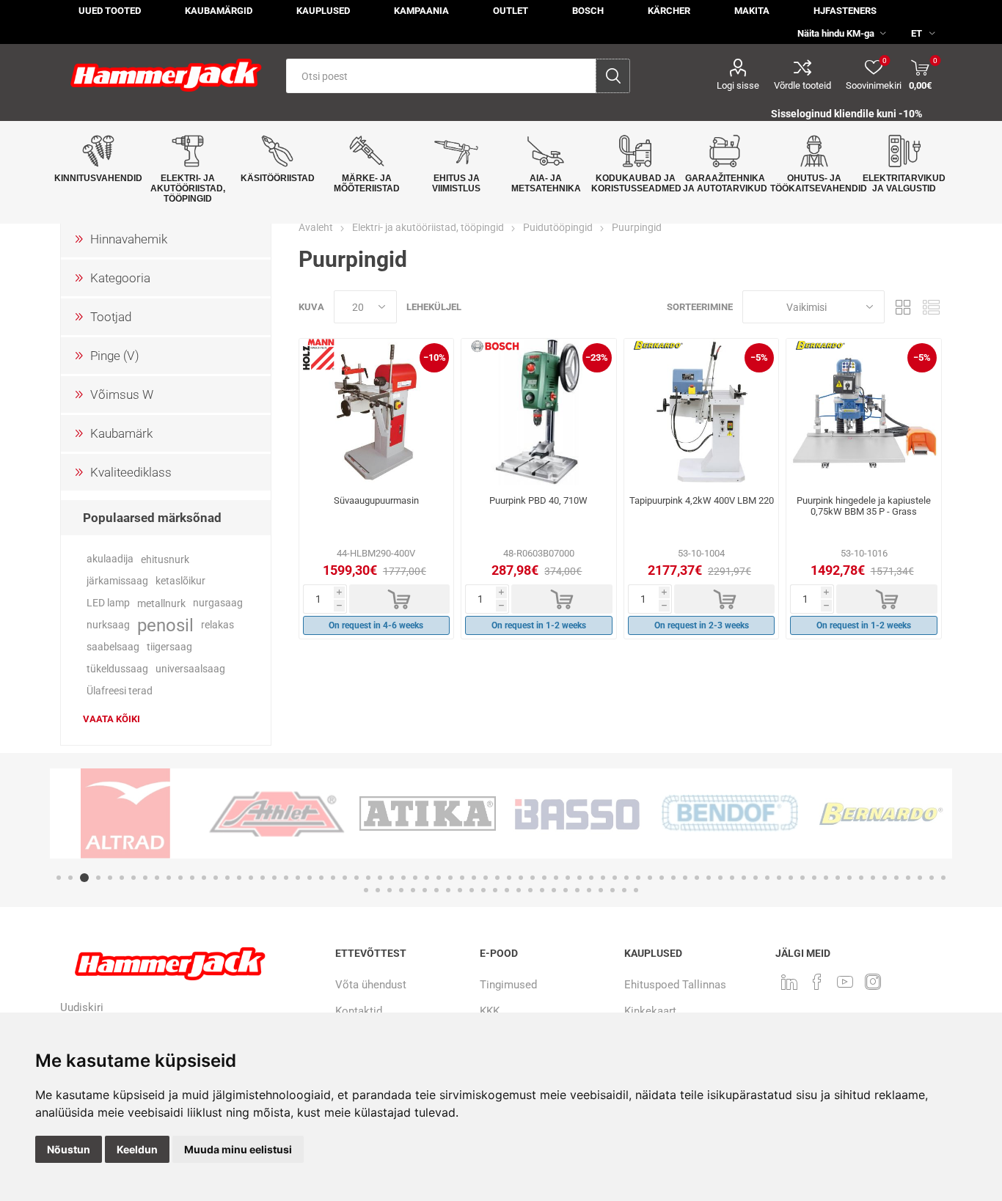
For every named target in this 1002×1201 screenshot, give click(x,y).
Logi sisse (738, 85)
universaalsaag (190, 669)
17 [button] (251, 877)
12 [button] (192, 877)
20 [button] (286, 877)
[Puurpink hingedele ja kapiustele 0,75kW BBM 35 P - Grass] (863, 412)
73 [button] (908, 877)
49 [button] (626, 877)
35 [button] (462, 877)
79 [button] (389, 890)
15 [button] (227, 877)
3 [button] (84, 877)
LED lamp (108, 603)
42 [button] (544, 877)
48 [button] (614, 877)
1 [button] (58, 877)
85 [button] (460, 890)
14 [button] (215, 877)
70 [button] (873, 877)
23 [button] (321, 877)
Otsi (613, 76)
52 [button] (661, 877)
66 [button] (826, 877)
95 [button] (577, 890)
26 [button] (356, 877)
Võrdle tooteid (802, 85)
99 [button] (624, 890)
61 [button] (767, 877)
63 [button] (791, 877)
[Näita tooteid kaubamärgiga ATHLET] (276, 813)
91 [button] (530, 890)
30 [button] (403, 877)
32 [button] (427, 877)
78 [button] (378, 890)
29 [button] (392, 877)
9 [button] (157, 877)
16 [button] (239, 877)
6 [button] (122, 877)
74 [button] (920, 877)
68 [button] (849, 877)
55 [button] (697, 877)
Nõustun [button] (68, 1149)
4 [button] (98, 877)
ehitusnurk (165, 559)
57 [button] (720, 877)
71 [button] (884, 877)
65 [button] (814, 877)
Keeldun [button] (137, 1149)
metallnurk (161, 603)
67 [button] (837, 877)
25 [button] (345, 877)
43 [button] (556, 877)
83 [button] (436, 890)
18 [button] (262, 877)
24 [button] (333, 877)
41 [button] (532, 877)
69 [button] (861, 877)
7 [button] (133, 877)
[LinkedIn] (789, 982)
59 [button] (744, 877)
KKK (490, 1011)
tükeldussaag (117, 669)
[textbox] (441, 76)
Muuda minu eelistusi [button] (238, 1149)
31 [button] (415, 877)
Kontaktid (358, 1011)
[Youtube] (845, 982)
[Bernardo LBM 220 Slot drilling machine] (701, 412)
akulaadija (110, 559)
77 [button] (366, 890)
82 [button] (425, 890)
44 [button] (568, 877)
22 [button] (309, 877)
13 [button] (204, 877)
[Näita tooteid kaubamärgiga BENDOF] (730, 813)
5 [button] (110, 877)
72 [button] (896, 877)
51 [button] (650, 877)
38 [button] (497, 877)
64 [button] (802, 877)
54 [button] (685, 877)
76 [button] (943, 877)
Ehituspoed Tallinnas (675, 984)
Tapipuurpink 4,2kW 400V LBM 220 (701, 500)
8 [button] (145, 877)
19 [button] (274, 877)
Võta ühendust (370, 984)
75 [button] (931, 877)
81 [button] (413, 890)
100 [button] (636, 890)
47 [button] (603, 877)
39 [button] (509, 877)
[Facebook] (817, 982)
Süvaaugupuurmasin (376, 500)
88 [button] (495, 890)
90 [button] (518, 890)
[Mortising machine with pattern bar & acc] (376, 412)
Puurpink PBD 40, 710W (538, 500)
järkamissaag (117, 581)
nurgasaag (218, 603)
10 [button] (169, 877)
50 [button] (638, 877)
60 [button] (755, 877)
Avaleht (316, 227)
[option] (125, 813)
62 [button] (779, 877)
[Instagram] (873, 982)
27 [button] (368, 877)
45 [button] (579, 877)
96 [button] (589, 890)
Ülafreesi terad (120, 691)
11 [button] (180, 877)
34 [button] (450, 877)
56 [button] (708, 877)
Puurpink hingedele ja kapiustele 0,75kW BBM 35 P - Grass (864, 506)
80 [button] (401, 890)
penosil (165, 625)
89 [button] (507, 890)
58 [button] (732, 877)
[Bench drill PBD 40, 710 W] (538, 412)
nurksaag (108, 625)
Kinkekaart (650, 1011)
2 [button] (70, 877)
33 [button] (438, 877)
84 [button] (448, 890)
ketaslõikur (180, 581)
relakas (217, 625)
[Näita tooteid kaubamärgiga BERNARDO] (881, 813)
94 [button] (565, 890)
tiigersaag (169, 647)
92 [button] (542, 890)
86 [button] (471, 890)
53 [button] (673, 877)
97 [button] (601, 890)
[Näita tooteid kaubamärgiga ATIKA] (427, 813)
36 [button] (474, 877)
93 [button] (554, 890)
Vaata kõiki (111, 718)
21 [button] (298, 877)
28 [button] (380, 877)
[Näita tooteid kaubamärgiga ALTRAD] (125, 813)
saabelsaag (113, 647)
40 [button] (521, 877)
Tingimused (508, 984)
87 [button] (483, 890)
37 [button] (485, 877)
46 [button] (591, 877)
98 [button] (612, 890)
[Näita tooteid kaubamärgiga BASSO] (579, 813)
